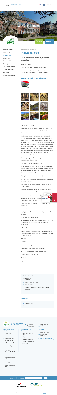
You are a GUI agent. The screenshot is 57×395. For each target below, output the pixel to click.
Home (22, 49)
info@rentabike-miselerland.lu (44, 335)
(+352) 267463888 (44, 332)
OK (46, 378)
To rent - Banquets (8, 69)
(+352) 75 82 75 (44, 324)
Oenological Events (8, 61)
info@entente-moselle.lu (43, 326)
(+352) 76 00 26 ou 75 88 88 (31, 282)
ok (44, 392)
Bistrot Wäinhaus (8, 49)
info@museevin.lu (29, 284)
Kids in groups (7, 63)
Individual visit (7, 55)
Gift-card (55, 198)
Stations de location (46, 338)
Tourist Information (9, 75)
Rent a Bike (6, 72)
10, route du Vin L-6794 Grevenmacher (30, 325)
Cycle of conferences (9, 66)
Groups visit (6, 58)
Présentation (6, 52)
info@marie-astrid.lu (9, 336)
